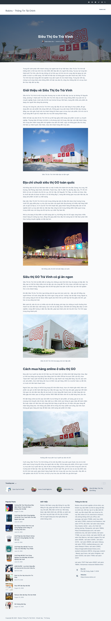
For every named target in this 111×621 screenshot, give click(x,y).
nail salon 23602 (95, 546)
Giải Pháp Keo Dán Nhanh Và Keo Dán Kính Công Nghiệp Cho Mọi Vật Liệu (24, 538)
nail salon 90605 (85, 542)
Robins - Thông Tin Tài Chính (20, 10)
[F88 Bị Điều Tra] (59, 489)
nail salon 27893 (80, 521)
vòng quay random (99, 551)
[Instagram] (95, 2)
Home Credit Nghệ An (45, 489)
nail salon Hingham (94, 553)
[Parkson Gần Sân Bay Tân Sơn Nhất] (9, 596)
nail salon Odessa (97, 542)
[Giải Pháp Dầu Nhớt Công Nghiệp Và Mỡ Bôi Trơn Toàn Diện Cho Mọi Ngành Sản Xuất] (9, 518)
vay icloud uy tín (97, 512)
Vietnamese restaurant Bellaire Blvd (91, 564)
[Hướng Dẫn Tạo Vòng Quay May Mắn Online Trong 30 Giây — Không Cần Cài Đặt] (9, 507)
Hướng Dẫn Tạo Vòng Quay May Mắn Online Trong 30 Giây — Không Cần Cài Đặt (24, 507)
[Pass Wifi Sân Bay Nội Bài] (9, 587)
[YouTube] (88, 2)
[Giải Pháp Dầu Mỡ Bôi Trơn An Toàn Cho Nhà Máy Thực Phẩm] (9, 549)
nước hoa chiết (98, 519)
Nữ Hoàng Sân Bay (20, 604)
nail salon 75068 (86, 519)
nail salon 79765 (80, 544)
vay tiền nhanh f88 (85, 512)
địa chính (87, 524)
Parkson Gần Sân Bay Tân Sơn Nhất (25, 595)
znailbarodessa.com (93, 544)
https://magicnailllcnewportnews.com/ (87, 549)
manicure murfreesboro (94, 521)
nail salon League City (94, 537)
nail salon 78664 (98, 528)
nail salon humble (90, 533)
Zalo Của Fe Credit (18, 489)
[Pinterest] (102, 2)
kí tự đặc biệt (96, 510)
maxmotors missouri (96, 514)
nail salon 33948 (85, 535)
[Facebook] (92, 2)
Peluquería (88, 528)
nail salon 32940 (89, 539)
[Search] (104, 2)
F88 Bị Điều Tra (68, 489)
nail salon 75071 (80, 562)
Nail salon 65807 (91, 562)
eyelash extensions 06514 (83, 551)
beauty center (82, 526)
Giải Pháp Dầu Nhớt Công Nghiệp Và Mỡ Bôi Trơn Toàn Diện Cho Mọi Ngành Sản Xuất (25, 517)
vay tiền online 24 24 (82, 514)
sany (90, 526)
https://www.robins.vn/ (88, 577)
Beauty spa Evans (81, 553)
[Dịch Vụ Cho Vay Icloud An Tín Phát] (9, 577)
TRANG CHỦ (102, 9)
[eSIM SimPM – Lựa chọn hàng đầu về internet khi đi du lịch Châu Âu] (9, 568)
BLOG (67, 41)
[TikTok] (98, 2)
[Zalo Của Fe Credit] (8, 489)
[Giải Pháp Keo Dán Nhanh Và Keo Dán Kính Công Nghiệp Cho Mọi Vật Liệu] (9, 538)
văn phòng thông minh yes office (86, 517)
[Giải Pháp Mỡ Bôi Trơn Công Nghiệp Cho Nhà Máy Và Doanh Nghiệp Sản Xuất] (9, 558)
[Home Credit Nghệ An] (33, 489)
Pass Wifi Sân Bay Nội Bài (22, 585)
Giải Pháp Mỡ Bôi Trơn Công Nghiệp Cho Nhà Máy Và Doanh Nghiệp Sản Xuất (24, 557)
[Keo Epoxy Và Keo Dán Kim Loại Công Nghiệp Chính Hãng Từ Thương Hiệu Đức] (9, 528)
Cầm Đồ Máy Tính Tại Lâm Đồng (96, 489)
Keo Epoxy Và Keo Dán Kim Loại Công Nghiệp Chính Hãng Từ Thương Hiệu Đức (24, 527)
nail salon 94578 (96, 535)
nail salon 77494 (89, 555)
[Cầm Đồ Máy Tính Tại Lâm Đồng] (85, 489)
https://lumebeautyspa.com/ (84, 530)
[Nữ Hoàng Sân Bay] (9, 605)
